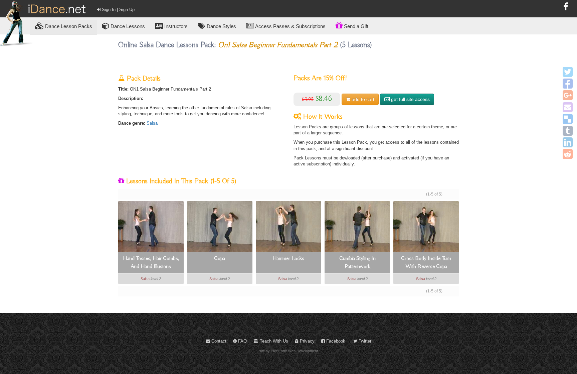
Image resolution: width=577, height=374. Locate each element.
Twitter (364, 341)
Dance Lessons (127, 26)
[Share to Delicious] (568, 119)
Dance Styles (220, 26)
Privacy (307, 341)
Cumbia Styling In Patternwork (357, 262)
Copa (219, 258)
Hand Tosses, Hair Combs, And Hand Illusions (151, 262)
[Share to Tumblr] (568, 131)
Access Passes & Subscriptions (290, 26)
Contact (218, 341)
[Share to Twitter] (568, 72)
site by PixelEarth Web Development (288, 351)
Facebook (335, 341)
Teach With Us (273, 341)
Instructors (175, 26)
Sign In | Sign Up (118, 9)
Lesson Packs (68, 26)
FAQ (242, 341)
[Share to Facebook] (568, 84)
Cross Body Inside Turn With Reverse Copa (426, 262)
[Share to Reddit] (568, 154)
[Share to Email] (568, 107)
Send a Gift (355, 26)
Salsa (152, 123)
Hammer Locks (288, 258)
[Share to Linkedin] (568, 142)
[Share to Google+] (568, 95)
